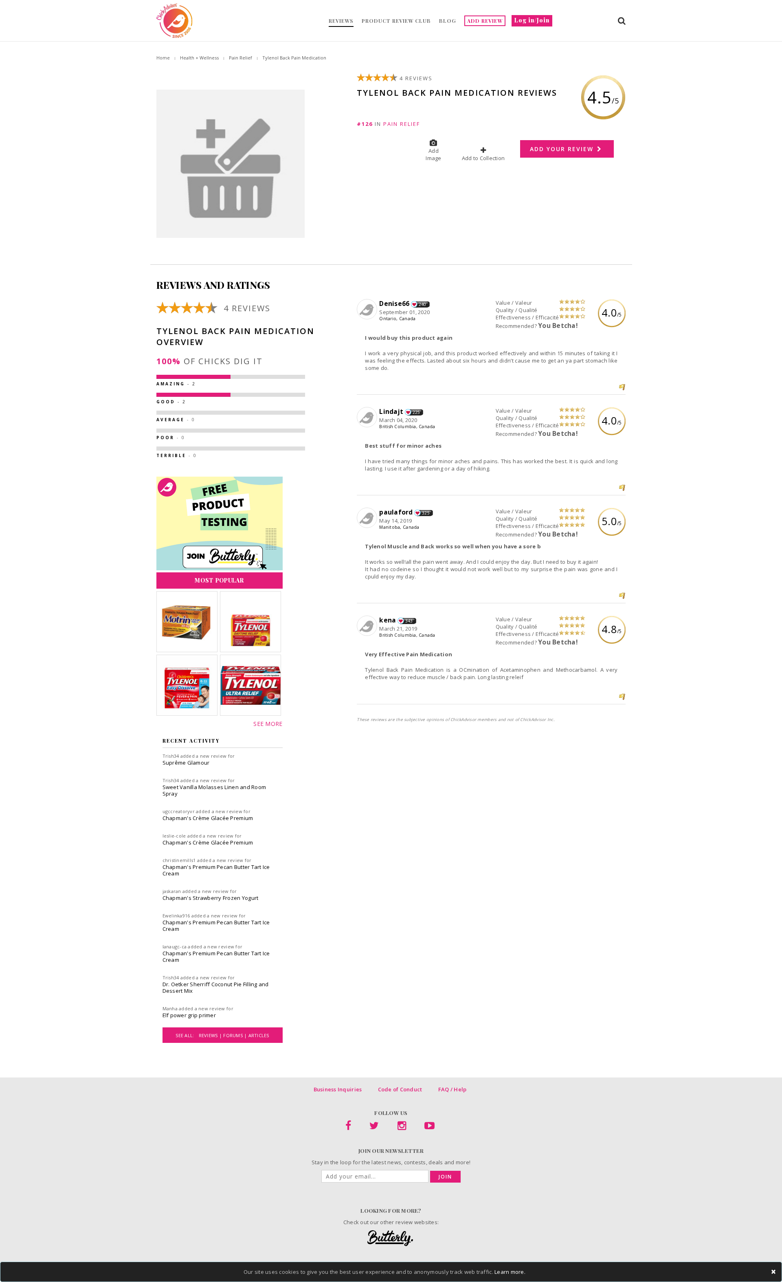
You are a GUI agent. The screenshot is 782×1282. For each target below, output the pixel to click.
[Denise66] (368, 309)
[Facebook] (348, 1127)
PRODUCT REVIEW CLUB (396, 21)
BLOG (447, 21)
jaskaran (172, 891)
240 (422, 304)
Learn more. (509, 1271)
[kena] (368, 626)
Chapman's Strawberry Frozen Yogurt (211, 898)
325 (426, 513)
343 (409, 621)
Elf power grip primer (189, 1015)
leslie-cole (174, 836)
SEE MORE (267, 724)
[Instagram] (401, 1127)
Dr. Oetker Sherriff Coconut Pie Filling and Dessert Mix (216, 987)
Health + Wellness (199, 58)
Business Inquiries (338, 1089)
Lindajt (391, 411)
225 (416, 412)
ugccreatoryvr (179, 811)
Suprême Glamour (186, 762)
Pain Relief (240, 58)
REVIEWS (341, 21)
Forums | (235, 1035)
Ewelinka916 (176, 916)
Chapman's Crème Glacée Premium (208, 818)
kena (387, 620)
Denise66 (394, 303)
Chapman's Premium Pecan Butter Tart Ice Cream (216, 870)
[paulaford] (368, 518)
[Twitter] (374, 1127)
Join (445, 1176)
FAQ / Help (452, 1089)
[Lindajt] (368, 417)
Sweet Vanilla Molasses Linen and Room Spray (214, 790)
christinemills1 (179, 860)
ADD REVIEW (485, 21)
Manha (170, 1008)
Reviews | (211, 1035)
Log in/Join (531, 20)
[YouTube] (429, 1127)
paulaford (396, 512)
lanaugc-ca (175, 946)
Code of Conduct (400, 1089)
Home (163, 58)
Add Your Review (563, 149)
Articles (258, 1035)
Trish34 (171, 756)
